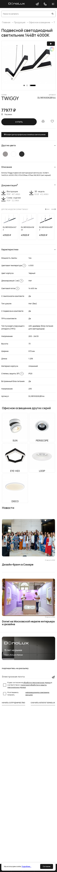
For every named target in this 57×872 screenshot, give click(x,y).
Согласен (46, 866)
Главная (6, 22)
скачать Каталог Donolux (43, 703)
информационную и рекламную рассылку (37, 693)
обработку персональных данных (37, 682)
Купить (19, 122)
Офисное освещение (39, 22)
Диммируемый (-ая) (11, 280)
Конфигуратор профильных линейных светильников (25, 134)
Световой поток (9, 288)
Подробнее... (26, 866)
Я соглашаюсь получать (28, 693)
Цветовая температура (13, 265)
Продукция (19, 22)
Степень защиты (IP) (11, 373)
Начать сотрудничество (13, 703)
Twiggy (10, 98)
